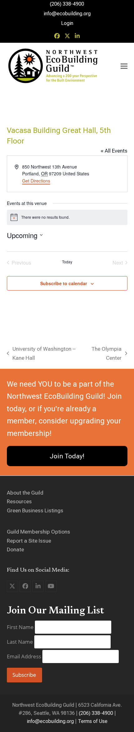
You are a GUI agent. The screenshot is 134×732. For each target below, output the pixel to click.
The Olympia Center (104, 354)
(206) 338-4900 (96, 713)
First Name (21, 627)
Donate (15, 549)
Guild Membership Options (38, 532)
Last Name (20, 641)
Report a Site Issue (29, 541)
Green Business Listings (35, 510)
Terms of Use (93, 721)
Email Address (24, 656)
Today (67, 261)
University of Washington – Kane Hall (41, 354)
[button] (124, 66)
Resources (19, 501)
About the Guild (25, 493)
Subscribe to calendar (63, 283)
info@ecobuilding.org (67, 14)
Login (67, 23)
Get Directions (36, 181)
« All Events (114, 151)
